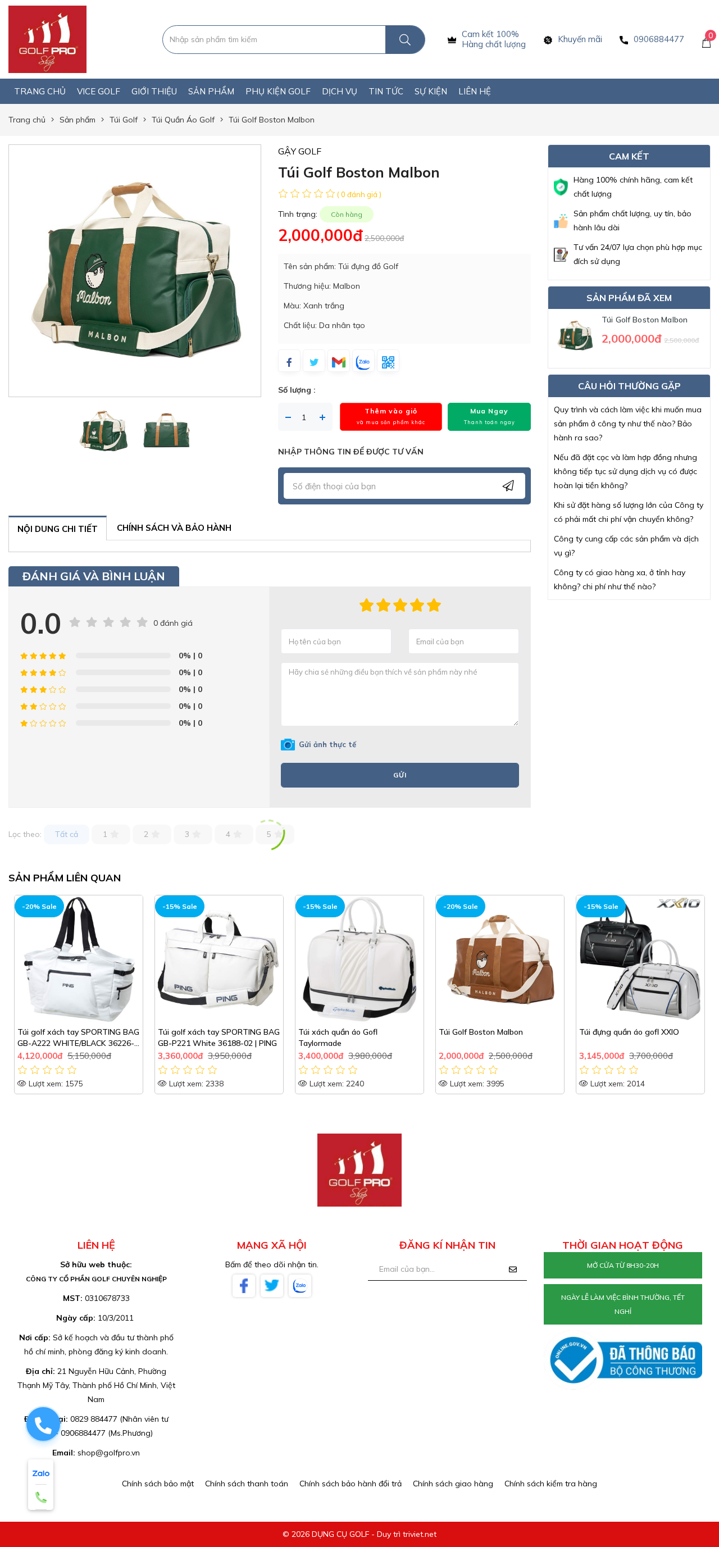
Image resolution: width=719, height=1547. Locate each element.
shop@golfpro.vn (109, 1453)
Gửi (400, 775)
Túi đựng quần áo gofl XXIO (489, 1032)
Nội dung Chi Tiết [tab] (57, 529)
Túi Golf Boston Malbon (645, 320)
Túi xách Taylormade (617, 1032)
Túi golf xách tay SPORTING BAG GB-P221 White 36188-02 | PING (78, 1037)
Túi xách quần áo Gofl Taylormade (197, 1037)
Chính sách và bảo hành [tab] (174, 527)
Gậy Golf (299, 151)
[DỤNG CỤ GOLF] (47, 39)
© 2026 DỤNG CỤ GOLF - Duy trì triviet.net (359, 1534)
